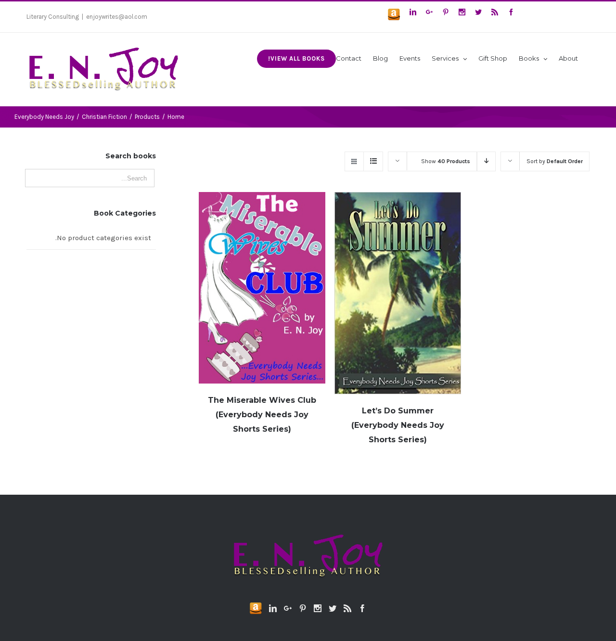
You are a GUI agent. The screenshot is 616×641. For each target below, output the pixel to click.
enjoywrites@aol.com (116, 16)
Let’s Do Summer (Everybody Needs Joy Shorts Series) (397, 425)
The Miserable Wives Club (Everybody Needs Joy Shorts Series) (262, 415)
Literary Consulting (52, 16)
